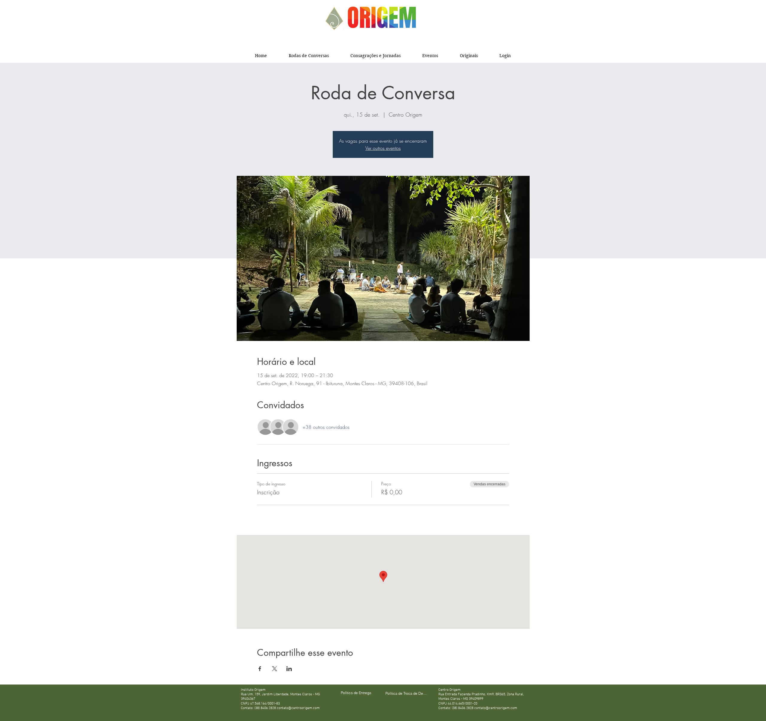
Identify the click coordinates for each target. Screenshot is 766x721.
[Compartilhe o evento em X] (274, 668)
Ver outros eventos (383, 148)
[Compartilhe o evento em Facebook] (260, 668)
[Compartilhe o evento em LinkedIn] (289, 668)
